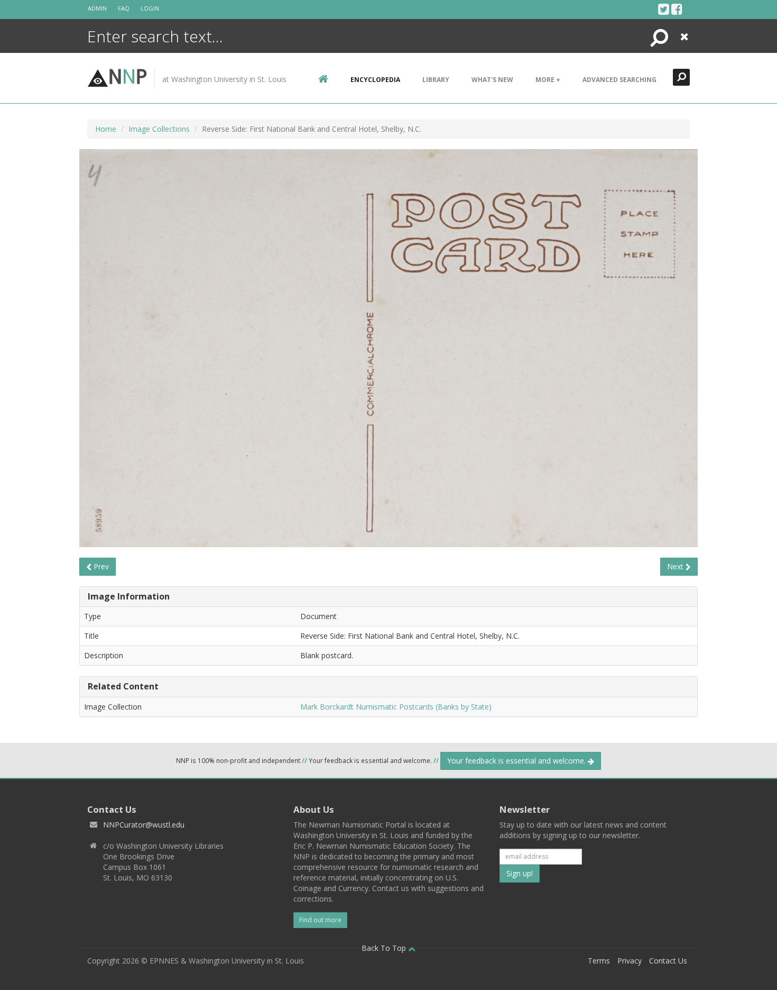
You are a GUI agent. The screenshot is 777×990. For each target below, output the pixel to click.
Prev (100, 566)
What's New (492, 79)
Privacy (629, 961)
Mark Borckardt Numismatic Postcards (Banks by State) (396, 707)
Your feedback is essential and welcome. (517, 761)
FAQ (124, 8)
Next (676, 566)
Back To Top (385, 948)
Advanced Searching (619, 79)
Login (150, 8)
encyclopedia (375, 79)
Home (105, 129)
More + (547, 79)
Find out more (320, 919)
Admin (97, 8)
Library (435, 79)
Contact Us (668, 961)
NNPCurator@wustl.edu (143, 825)
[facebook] (676, 9)
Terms (599, 961)
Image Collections (159, 129)
